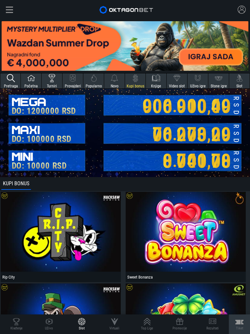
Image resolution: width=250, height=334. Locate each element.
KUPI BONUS (16, 183)
